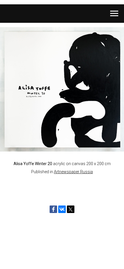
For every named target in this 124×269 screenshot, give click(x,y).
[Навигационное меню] (114, 13)
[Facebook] (53, 209)
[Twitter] (70, 209)
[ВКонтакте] (62, 209)
